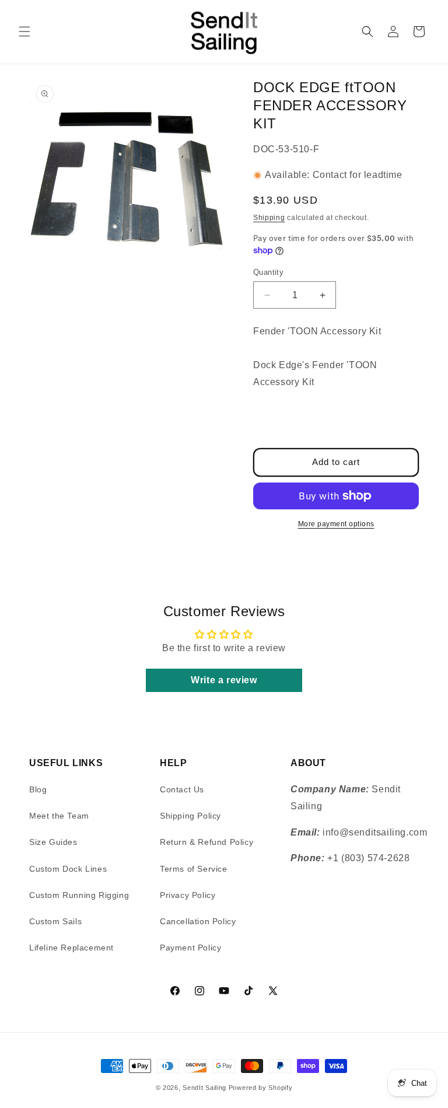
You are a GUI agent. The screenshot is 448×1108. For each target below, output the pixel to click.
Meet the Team (59, 815)
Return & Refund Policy (206, 842)
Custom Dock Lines (68, 868)
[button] (24, 31)
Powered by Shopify (261, 1087)
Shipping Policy (190, 815)
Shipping (269, 218)
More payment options (336, 524)
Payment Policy (190, 947)
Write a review (224, 680)
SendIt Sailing (204, 1087)
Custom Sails (55, 921)
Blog (38, 789)
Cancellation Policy (198, 921)
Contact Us (182, 789)
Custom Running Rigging (79, 895)
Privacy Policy (187, 895)
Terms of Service (194, 868)
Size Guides (53, 842)
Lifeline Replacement (71, 947)
